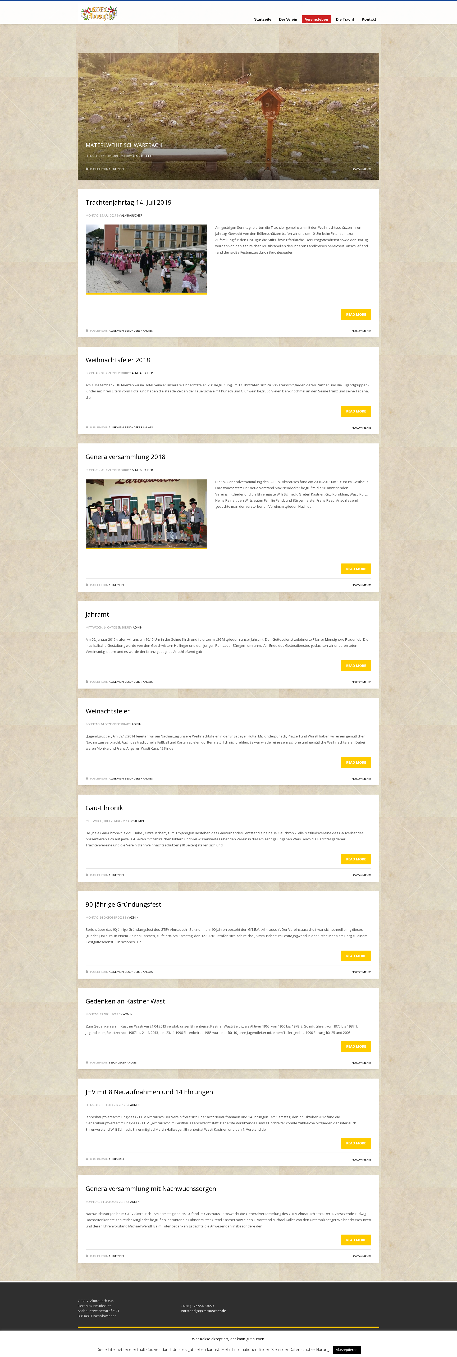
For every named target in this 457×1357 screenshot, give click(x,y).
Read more (356, 314)
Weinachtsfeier (108, 711)
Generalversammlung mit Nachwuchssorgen (151, 1188)
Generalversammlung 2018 (126, 456)
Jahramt (97, 614)
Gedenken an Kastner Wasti (126, 1001)
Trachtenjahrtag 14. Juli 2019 (129, 202)
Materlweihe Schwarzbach (124, 145)
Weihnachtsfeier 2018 (118, 359)
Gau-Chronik (104, 807)
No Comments (361, 169)
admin (137, 627)
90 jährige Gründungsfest (123, 904)
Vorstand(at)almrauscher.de (203, 1310)
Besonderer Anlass (139, 330)
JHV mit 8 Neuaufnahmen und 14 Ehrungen (149, 1091)
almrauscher (143, 156)
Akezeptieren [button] (347, 1349)
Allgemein (116, 169)
